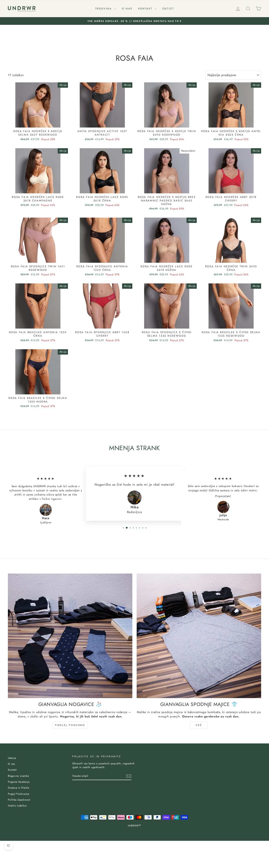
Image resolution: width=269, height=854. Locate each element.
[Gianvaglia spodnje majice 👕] (199, 636)
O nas (127, 8)
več (199, 725)
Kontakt (146, 8)
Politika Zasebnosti (19, 800)
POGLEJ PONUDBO (70, 725)
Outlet (168, 8)
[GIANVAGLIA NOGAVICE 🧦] (70, 636)
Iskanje (12, 758)
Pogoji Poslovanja (18, 794)
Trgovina (104, 8)
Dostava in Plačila (18, 788)
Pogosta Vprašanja (19, 782)
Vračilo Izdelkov (17, 805)
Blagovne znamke (18, 776)
